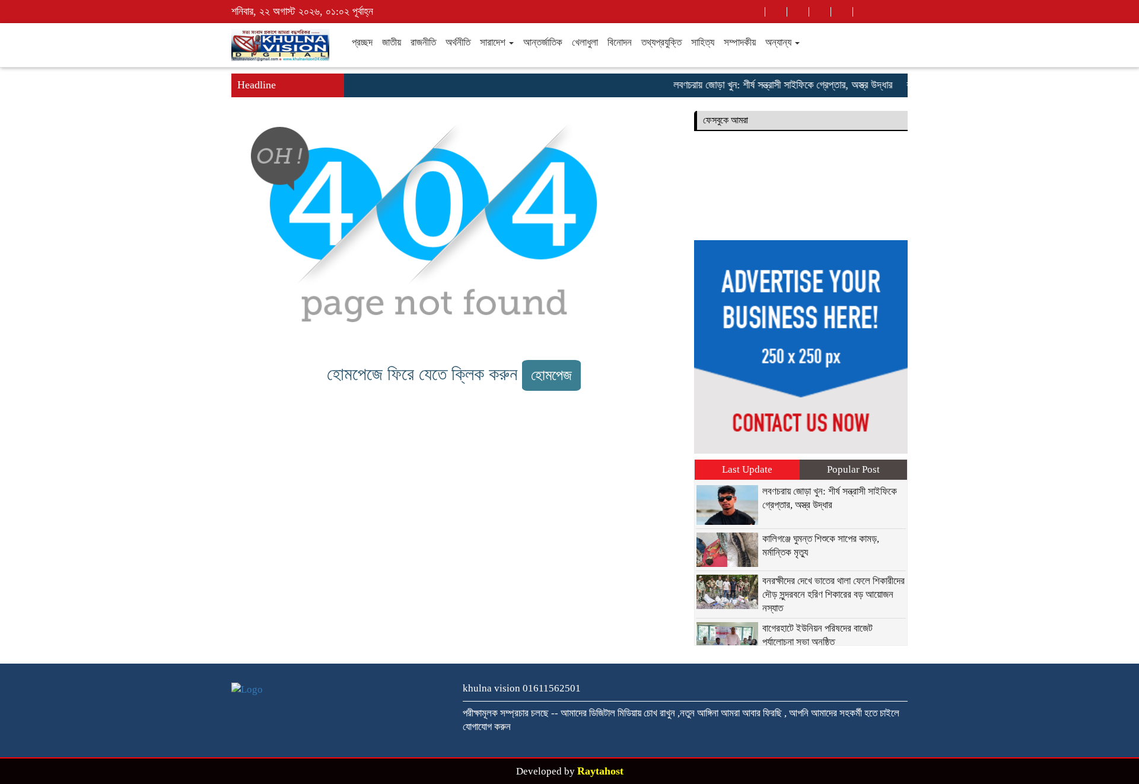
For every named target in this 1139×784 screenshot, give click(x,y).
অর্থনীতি (458, 42)
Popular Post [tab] (853, 469)
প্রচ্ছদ (362, 42)
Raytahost (600, 771)
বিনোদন (619, 42)
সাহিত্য (702, 42)
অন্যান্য (779, 42)
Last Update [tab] (747, 469)
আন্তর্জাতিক (542, 42)
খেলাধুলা (585, 42)
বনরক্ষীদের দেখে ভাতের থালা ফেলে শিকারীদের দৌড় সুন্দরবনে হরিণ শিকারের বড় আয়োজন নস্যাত (833, 594)
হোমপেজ (551, 375)
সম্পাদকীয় (740, 42)
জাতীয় (391, 42)
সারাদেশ (494, 42)
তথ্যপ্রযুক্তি (661, 42)
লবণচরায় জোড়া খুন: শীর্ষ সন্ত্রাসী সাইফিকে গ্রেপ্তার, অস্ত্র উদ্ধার (772, 85)
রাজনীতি (423, 42)
